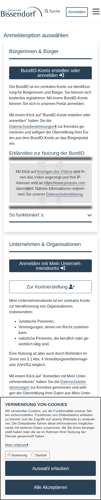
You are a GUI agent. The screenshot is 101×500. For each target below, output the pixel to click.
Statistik (41, 455)
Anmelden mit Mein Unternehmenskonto (50, 266)
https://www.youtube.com (64, 183)
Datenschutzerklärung (64, 194)
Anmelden (76, 12)
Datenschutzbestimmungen (32, 127)
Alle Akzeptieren (50, 487)
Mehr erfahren (16, 445)
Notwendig (19, 455)
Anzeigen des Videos (54, 172)
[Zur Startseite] (21, 11)
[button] (52, 10)
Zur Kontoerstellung (48, 286)
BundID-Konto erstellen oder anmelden (50, 73)
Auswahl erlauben (50, 468)
